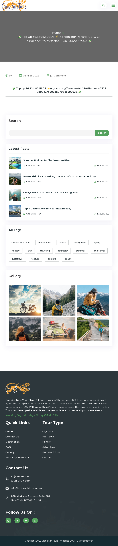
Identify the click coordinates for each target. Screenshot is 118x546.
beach (68, 258)
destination (44, 242)
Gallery (10, 452)
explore (52, 258)
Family (46, 441)
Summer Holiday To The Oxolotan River (47, 160)
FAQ (8, 447)
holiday (16, 250)
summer (80, 250)
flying (97, 242)
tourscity (63, 250)
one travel (99, 250)
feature (35, 258)
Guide (9, 431)
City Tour (47, 431)
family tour (80, 242)
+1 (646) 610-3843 (22, 476)
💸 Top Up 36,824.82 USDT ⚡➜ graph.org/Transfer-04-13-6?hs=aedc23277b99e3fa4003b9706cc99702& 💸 (59, 90)
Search (15, 121)
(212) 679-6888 (20, 480)
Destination (13, 441)
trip (30, 250)
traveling (45, 250)
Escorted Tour (51, 452)
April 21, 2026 (31, 75)
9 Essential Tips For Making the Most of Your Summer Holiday (59, 176)
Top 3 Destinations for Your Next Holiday (47, 208)
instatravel (17, 258)
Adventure (49, 447)
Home (56, 32)
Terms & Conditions (18, 457)
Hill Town (48, 436)
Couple (47, 457)
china (62, 242)
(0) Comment (58, 75)
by (10, 75)
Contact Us (12, 436)
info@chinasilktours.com (26, 488)
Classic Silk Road (21, 242)
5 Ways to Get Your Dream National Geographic (51, 192)
